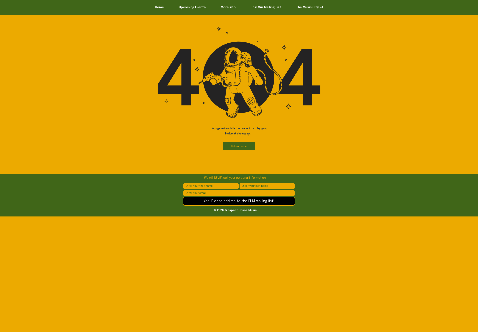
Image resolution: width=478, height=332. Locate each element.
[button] (228, 7)
